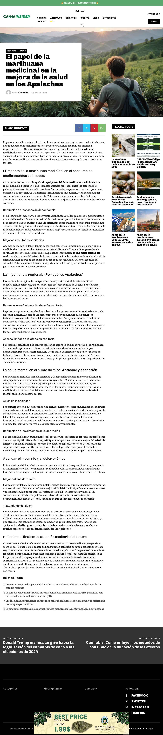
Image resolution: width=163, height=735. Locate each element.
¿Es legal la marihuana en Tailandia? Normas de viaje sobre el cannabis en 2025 (148, 239)
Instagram (140, 707)
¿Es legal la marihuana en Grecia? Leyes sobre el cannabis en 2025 (122, 239)
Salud (23, 51)
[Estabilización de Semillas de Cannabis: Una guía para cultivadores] (123, 183)
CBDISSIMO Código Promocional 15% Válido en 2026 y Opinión (148, 163)
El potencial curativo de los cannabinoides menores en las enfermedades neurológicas (55, 608)
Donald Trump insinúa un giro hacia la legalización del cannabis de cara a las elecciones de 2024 (38, 647)
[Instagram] (126, 707)
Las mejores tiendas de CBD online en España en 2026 (123, 163)
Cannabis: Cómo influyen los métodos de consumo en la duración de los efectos (123, 644)
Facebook (139, 695)
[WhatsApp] (102, 128)
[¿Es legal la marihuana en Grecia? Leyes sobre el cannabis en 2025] (123, 220)
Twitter (138, 701)
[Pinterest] (94, 128)
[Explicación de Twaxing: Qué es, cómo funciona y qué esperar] (148, 183)
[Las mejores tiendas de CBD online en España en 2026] (123, 145)
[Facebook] (79, 128)
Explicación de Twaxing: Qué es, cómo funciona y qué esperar (147, 201)
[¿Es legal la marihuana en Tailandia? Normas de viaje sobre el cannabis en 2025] (148, 220)
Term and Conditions (137, 728)
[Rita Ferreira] (9, 92)
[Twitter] (86, 128)
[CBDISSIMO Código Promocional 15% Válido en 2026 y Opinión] (148, 145)
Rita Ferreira (21, 92)
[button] (82, 25)
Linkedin (138, 713)
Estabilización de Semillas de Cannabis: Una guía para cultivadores (123, 201)
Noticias (11, 51)
